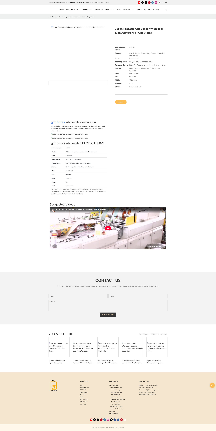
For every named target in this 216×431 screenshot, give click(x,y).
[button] (158, 9)
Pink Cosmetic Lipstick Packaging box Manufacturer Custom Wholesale (107, 362)
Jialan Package (53, 17)
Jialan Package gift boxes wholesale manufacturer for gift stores (77, 17)
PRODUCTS (163, 334)
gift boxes (58, 122)
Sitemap (121, 427)
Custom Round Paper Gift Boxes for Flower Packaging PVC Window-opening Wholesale (83, 362)
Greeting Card (154, 334)
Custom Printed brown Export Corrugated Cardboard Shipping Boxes (58, 362)
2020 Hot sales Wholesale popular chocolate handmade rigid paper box (132, 362)
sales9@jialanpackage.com (150, 390)
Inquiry (121, 102)
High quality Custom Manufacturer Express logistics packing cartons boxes (155, 362)
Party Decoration (144, 334)
